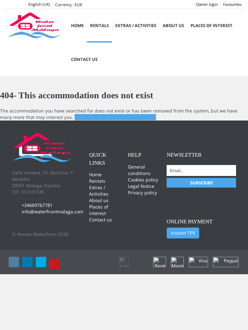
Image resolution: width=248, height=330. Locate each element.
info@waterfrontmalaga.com (52, 212)
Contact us (84, 59)
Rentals (99, 25)
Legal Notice (141, 186)
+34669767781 (37, 205)
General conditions (139, 170)
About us (173, 25)
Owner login (207, 4)
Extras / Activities (135, 25)
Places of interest (211, 25)
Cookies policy (143, 180)
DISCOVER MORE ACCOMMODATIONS (115, 117)
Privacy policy (142, 192)
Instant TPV (183, 233)
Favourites (232, 4)
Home (77, 25)
